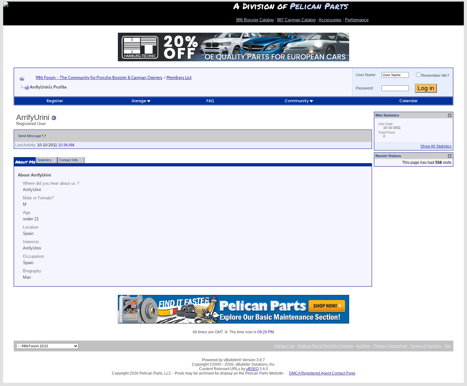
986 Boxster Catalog (255, 19)
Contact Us (284, 346)
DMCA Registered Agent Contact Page (322, 373)
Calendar (408, 100)
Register (55, 100)
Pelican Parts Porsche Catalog (325, 346)
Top (447, 346)
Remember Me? (435, 75)
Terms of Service (425, 346)
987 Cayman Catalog (296, 19)
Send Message (29, 136)
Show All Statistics (435, 146)
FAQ (210, 100)
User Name (366, 75)
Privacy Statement (390, 346)
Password (364, 88)
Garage (139, 100)
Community (297, 100)
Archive (363, 346)
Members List (179, 77)
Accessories (330, 19)
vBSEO (252, 369)
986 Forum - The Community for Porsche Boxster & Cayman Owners (99, 77)
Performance (357, 19)
